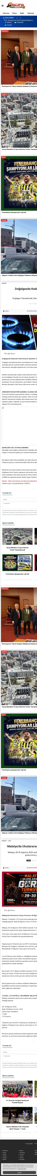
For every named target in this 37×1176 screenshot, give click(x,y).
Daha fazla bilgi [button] (22, 1168)
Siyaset (22, 1155)
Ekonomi (6, 13)
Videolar (9, 22)
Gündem (22, 1159)
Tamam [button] (19, 1172)
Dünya (14, 13)
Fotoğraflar (20, 22)
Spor (9, 840)
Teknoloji (30, 13)
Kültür (22, 13)
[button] (18, 19)
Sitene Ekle (29, 1143)
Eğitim (4, 1159)
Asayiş (5, 1157)
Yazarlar (9, 25)
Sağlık (4, 1155)
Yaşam (21, 1157)
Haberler (4, 283)
